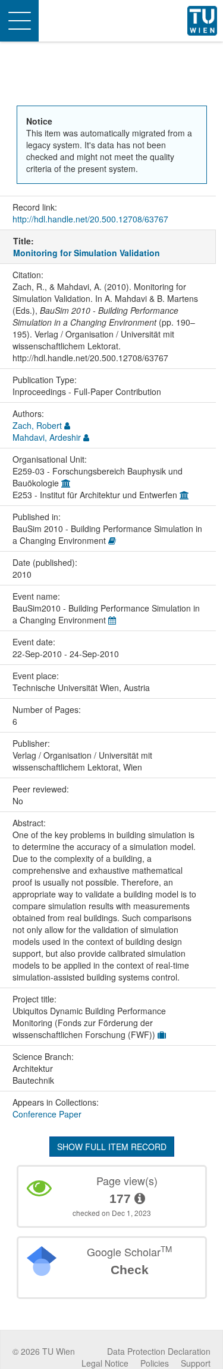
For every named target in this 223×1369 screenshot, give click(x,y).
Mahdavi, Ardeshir (46, 437)
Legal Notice (104, 1363)
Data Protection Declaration (159, 1351)
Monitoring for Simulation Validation (86, 253)
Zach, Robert (37, 425)
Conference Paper (46, 1114)
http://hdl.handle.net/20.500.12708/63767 (90, 219)
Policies (154, 1363)
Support (196, 1363)
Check (130, 1269)
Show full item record (112, 1146)
